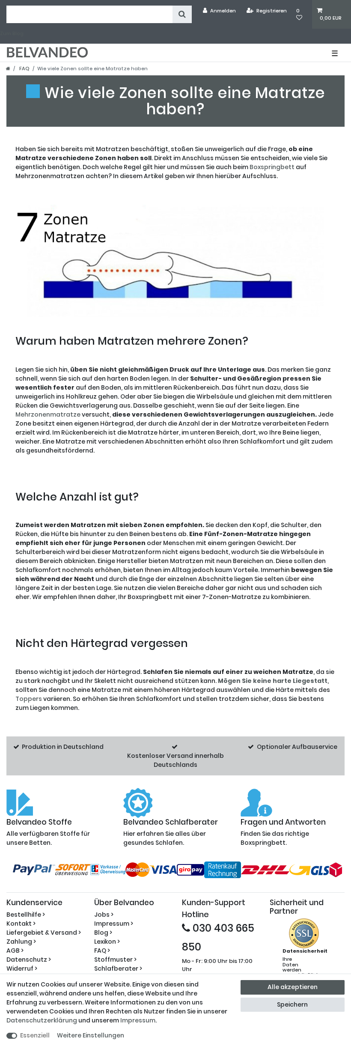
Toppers (28, 698)
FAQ (24, 68)
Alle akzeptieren (293, 987)
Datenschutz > (28, 959)
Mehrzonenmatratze (47, 414)
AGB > (15, 950)
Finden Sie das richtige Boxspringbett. (283, 832)
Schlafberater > (118, 968)
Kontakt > (21, 923)
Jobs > (103, 914)
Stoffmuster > (115, 959)
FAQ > (102, 950)
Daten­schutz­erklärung (41, 1020)
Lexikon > (107, 941)
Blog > (103, 932)
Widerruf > (21, 968)
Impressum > (113, 923)
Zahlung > (21, 941)
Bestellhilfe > (25, 914)
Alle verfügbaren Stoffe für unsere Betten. (48, 832)
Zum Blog (12, 33)
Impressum (137, 1020)
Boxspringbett (272, 167)
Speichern (292, 1004)
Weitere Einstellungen (90, 1035)
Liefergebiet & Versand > (43, 932)
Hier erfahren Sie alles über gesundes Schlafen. (170, 832)
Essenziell (35, 1035)
